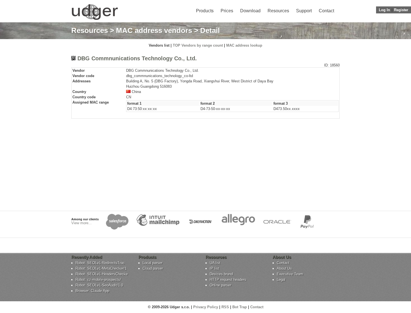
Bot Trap (239, 307)
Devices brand (221, 274)
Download (250, 10)
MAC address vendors (154, 30)
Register (401, 10)
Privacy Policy (205, 307)
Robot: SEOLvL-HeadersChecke (101, 274)
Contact (326, 10)
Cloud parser (153, 268)
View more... (81, 223)
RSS (225, 307)
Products (205, 10)
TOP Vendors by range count (198, 45)
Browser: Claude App (92, 291)
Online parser (220, 285)
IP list (214, 268)
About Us (284, 268)
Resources (278, 10)
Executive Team (290, 274)
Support (304, 10)
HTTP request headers (228, 280)
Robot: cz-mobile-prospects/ (98, 280)
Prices (227, 10)
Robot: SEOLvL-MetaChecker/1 (101, 268)
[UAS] (94, 20)
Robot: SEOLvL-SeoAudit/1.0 (99, 285)
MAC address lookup (244, 45)
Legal (281, 280)
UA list (215, 263)
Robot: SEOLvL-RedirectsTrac (100, 263)
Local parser (152, 263)
